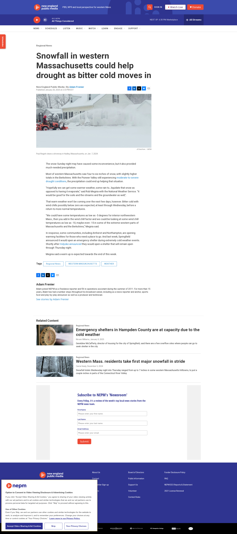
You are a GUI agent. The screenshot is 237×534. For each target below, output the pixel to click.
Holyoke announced (70, 244)
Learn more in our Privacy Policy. (64, 518)
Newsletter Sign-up (100, 485)
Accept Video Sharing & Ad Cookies (24, 526)
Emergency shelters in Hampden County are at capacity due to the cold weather (138, 332)
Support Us (133, 485)
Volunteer (132, 491)
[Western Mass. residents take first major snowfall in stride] (54, 366)
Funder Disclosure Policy (174, 472)
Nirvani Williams (82, 339)
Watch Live (176, 7)
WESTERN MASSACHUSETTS (82, 264)
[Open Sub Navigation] (41, 28)
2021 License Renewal (174, 491)
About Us (96, 472)
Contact (95, 479)
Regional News (44, 45)
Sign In (158, 7)
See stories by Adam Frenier (52, 299)
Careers (95, 491)
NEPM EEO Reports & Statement (178, 485)
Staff (94, 497)
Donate (196, 7)
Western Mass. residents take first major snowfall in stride (130, 361)
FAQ (166, 479)
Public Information (136, 479)
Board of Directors (136, 472)
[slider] (49, 19)
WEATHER (109, 264)
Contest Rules (134, 497)
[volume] (45, 20)
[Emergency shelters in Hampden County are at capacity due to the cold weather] (54, 335)
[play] (37, 19)
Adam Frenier (76, 87)
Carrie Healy (81, 366)
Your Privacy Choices (76, 526)
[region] (49, 505)
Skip (53, 526)
